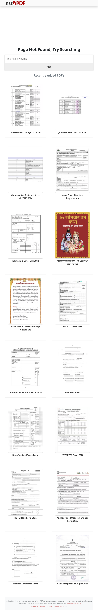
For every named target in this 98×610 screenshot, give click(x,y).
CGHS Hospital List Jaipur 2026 (72, 583)
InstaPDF (34, 606)
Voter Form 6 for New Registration (72, 197)
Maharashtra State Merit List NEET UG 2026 (25, 197)
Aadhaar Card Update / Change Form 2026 (72, 519)
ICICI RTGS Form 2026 (72, 455)
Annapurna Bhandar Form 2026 (25, 392)
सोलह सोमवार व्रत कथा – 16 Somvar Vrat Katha (72, 262)
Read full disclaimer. (74, 603)
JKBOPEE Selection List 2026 (72, 132)
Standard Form (72, 392)
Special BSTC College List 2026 (25, 132)
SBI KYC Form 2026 (72, 326)
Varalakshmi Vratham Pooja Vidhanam (25, 328)
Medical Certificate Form (25, 583)
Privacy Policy (60, 606)
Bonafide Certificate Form (25, 455)
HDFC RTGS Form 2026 (25, 517)
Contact (50, 606)
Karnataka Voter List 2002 (25, 260)
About (42, 606)
